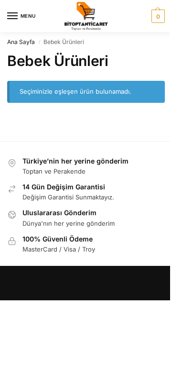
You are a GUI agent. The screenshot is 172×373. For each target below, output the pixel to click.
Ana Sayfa (21, 41)
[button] (157, 16)
